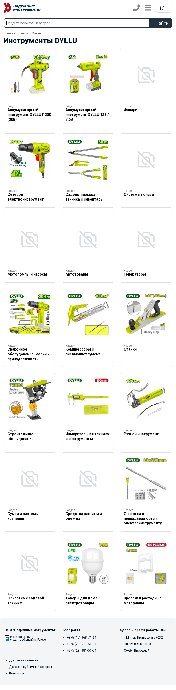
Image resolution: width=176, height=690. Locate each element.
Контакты (16, 673)
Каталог (38, 33)
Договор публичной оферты (30, 667)
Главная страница (16, 33)
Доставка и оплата (23, 660)
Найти (162, 23)
